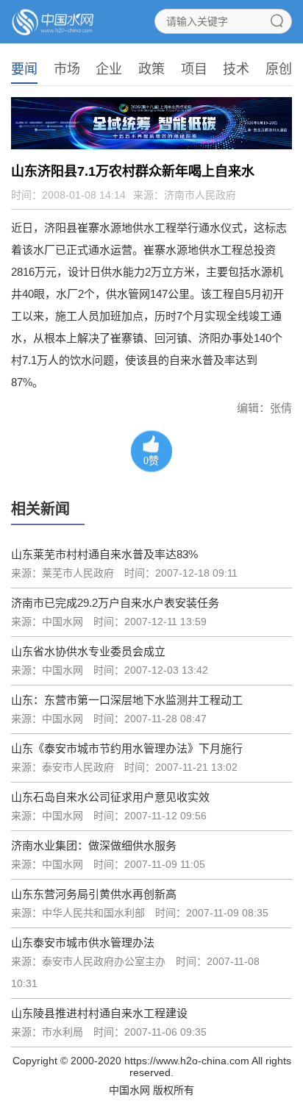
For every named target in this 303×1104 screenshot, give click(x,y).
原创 (278, 69)
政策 (151, 69)
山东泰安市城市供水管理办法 (82, 942)
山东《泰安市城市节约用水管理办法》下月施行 (127, 748)
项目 (194, 69)
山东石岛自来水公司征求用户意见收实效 (110, 797)
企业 (109, 69)
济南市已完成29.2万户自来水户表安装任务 (115, 602)
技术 (236, 69)
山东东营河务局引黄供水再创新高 (94, 894)
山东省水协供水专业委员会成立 (88, 651)
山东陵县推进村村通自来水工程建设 (99, 1013)
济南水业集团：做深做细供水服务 (94, 845)
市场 (67, 69)
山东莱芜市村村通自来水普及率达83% (104, 554)
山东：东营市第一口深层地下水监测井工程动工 (127, 700)
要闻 (24, 69)
